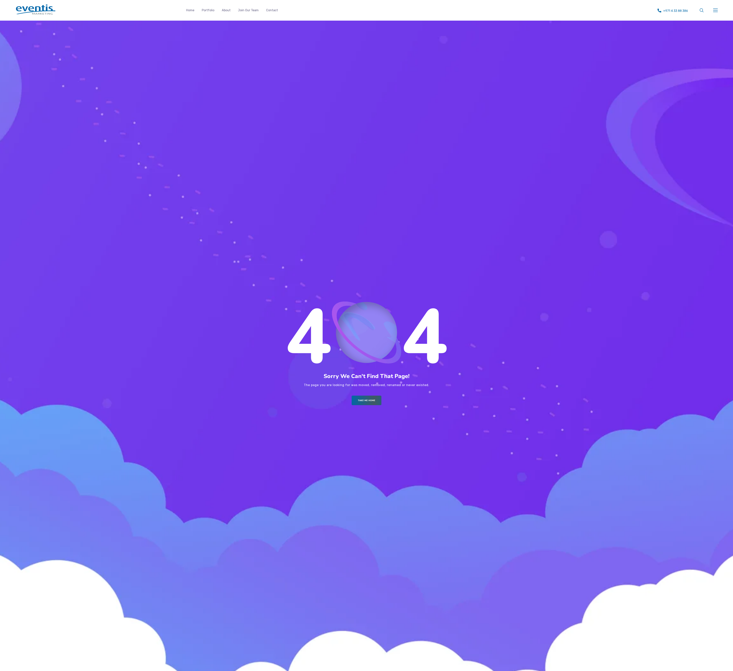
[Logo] (36, 9)
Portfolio (208, 10)
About (226, 10)
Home (190, 10)
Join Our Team (248, 10)
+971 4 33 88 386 (675, 11)
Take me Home (366, 400)
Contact (272, 10)
